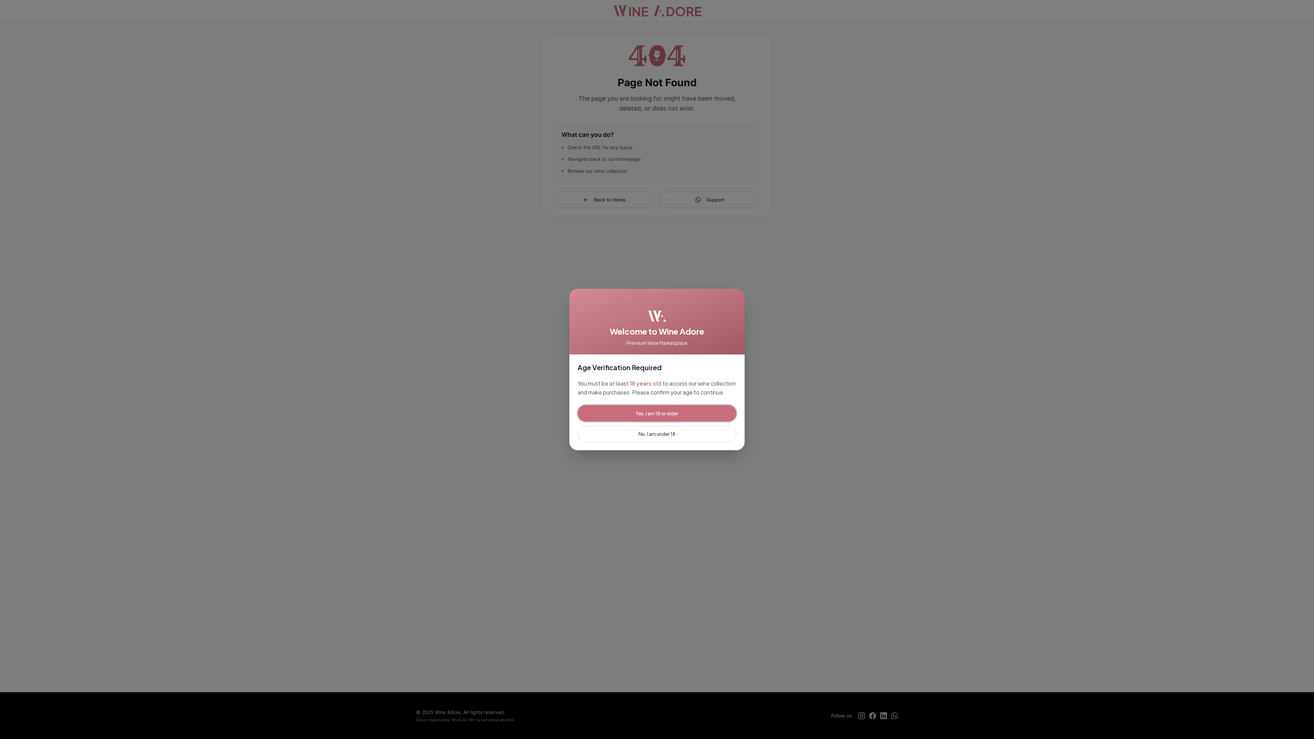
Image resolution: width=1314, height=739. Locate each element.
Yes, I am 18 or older (657, 413)
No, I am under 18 (657, 434)
